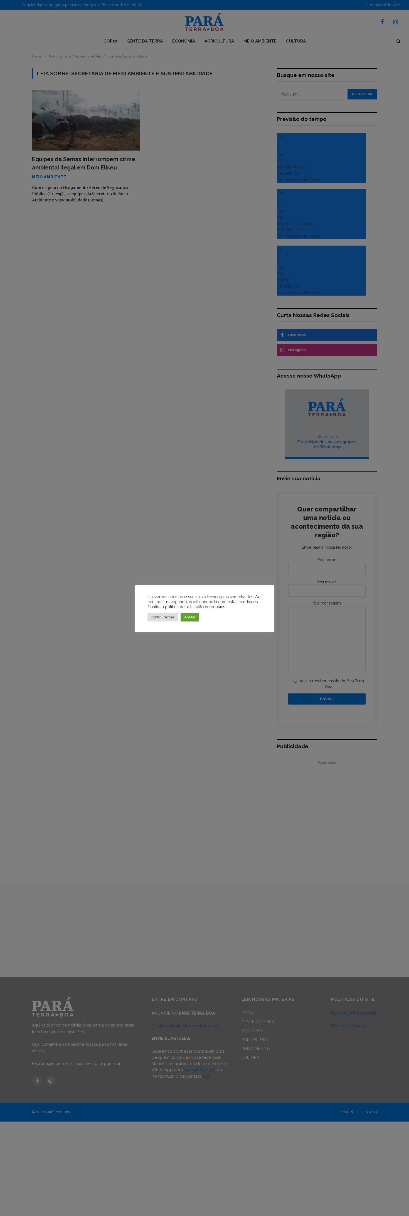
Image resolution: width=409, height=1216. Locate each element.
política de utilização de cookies (195, 606)
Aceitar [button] (190, 617)
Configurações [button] (162, 617)
